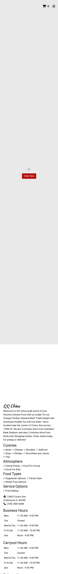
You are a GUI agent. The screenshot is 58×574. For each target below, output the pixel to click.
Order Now (29, 176)
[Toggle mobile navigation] (54, 6)
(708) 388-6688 (15, 503)
